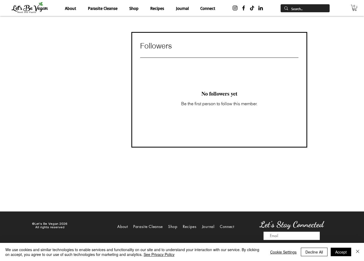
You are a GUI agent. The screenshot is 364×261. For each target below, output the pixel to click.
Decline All (314, 252)
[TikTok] (252, 8)
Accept (341, 252)
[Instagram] (235, 8)
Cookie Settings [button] (283, 252)
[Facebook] (243, 8)
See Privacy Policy (159, 254)
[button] (354, 8)
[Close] (357, 252)
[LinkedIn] (260, 8)
